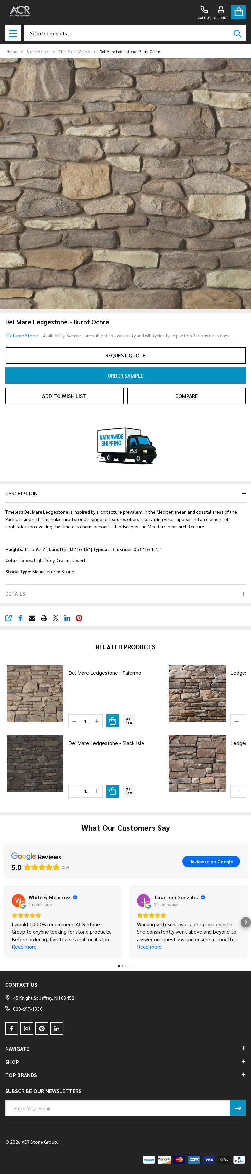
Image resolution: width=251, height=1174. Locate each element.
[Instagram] (27, 1028)
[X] (55, 618)
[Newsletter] (238, 1108)
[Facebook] (20, 618)
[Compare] (129, 720)
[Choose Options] (112, 720)
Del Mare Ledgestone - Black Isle (106, 743)
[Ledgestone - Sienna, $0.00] (197, 693)
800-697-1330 (27, 1009)
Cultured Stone (22, 335)
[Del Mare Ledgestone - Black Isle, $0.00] (35, 763)
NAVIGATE (17, 1048)
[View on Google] (18, 900)
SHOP (12, 1061)
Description (21, 493)
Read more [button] (24, 946)
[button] (5, 922)
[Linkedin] (67, 618)
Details (15, 593)
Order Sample (125, 375)
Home (12, 51)
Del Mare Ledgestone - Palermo (104, 672)
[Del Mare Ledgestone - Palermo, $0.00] (35, 693)
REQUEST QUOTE (125, 355)
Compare (186, 395)
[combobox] (135, 33)
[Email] (32, 618)
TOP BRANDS (21, 1074)
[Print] (44, 618)
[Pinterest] (79, 618)
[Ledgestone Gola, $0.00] (197, 763)
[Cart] (238, 12)
